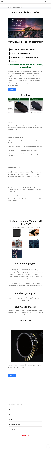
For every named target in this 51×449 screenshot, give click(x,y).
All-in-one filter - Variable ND (19, 50)
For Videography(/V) (24, 53)
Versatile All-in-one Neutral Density (25, 42)
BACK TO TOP (25, 446)
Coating (12, 53)
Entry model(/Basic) (32, 57)
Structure (33, 50)
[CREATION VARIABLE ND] (25, 28)
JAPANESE (26, 441)
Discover (12, 89)
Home (9, 8)
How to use (13, 61)
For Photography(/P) (16, 57)
